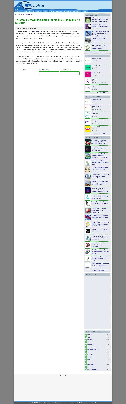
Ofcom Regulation (93, 364)
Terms (67, 402)
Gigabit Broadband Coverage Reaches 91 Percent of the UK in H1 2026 (100, 162)
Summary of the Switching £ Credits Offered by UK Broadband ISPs (99, 210)
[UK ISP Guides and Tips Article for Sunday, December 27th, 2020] (88, 220)
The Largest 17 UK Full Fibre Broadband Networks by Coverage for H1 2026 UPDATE (100, 155)
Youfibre (93, 65)
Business (90, 342)
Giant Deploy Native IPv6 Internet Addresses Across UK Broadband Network (99, 46)
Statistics (90, 354)
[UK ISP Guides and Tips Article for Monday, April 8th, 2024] (88, 226)
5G (89, 362)
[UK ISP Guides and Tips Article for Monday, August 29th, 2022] (88, 144)
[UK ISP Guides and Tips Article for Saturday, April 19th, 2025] (88, 233)
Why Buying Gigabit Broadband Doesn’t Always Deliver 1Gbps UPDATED (99, 217)
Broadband (67, 11)
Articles (24, 11)
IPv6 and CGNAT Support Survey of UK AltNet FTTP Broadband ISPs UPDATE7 (100, 224)
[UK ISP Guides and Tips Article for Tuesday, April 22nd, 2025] (88, 213)
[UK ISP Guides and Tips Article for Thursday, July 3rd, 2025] (88, 206)
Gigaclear (94, 106)
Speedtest (59, 11)
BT (92, 79)
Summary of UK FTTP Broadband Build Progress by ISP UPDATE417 (99, 148)
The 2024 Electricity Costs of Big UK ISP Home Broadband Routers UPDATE (100, 265)
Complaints (76, 11)
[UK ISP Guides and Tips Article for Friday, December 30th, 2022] (88, 247)
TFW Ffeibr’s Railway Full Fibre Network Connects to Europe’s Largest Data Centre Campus (100, 19)
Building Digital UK (93, 349)
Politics (90, 339)
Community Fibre (96, 58)
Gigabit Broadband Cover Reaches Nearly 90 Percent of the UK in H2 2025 (99, 196)
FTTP (89, 334)
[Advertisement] (80, 5)
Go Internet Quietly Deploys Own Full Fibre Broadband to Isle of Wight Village (100, 33)
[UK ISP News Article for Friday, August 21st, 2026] (88, 35)
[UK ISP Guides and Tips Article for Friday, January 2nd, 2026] (88, 199)
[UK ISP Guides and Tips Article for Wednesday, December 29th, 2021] (88, 261)
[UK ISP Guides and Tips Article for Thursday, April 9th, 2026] (88, 178)
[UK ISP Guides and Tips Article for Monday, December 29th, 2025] (88, 192)
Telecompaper (35, 31)
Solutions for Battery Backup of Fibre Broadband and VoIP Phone (99, 258)
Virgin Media (94, 86)
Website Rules (94, 402)
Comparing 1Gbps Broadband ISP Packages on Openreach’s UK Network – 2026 (99, 183)
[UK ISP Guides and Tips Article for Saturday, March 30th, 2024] (88, 268)
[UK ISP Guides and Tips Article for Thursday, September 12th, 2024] (88, 254)
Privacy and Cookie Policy (77, 402)
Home (18, 11)
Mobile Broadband (93, 347)
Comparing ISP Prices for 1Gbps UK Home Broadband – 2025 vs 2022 (100, 231)
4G (89, 352)
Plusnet (93, 72)
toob (92, 113)
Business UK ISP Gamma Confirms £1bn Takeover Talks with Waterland (99, 26)
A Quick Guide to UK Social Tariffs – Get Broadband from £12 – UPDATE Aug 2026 (99, 141)
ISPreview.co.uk (48, 402)
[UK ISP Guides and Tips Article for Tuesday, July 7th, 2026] (88, 165)
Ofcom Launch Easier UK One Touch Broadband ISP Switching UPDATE (100, 251)
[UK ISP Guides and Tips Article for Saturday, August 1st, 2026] (88, 158)
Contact (84, 11)
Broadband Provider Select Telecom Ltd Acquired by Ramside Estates (98, 40)
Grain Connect (95, 120)
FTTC (90, 359)
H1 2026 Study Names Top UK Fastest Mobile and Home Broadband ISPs (99, 169)
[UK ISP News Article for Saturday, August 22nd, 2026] (88, 22)
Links (87, 402)
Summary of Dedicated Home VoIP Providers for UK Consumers (99, 244)
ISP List (31, 11)
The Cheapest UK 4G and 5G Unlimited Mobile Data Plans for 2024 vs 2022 (100, 237)
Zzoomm (93, 126)
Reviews (38, 11)
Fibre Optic (91, 367)
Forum (52, 11)
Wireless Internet (93, 369)
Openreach (91, 344)
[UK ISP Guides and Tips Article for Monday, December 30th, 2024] (88, 240)
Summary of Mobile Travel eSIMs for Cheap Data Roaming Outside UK (100, 176)
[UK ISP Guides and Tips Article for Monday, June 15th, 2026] (88, 172)
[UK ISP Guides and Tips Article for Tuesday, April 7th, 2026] (88, 185)
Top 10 (45, 11)
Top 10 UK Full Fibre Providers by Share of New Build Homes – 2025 (100, 203)
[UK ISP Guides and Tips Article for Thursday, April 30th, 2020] (88, 151)
